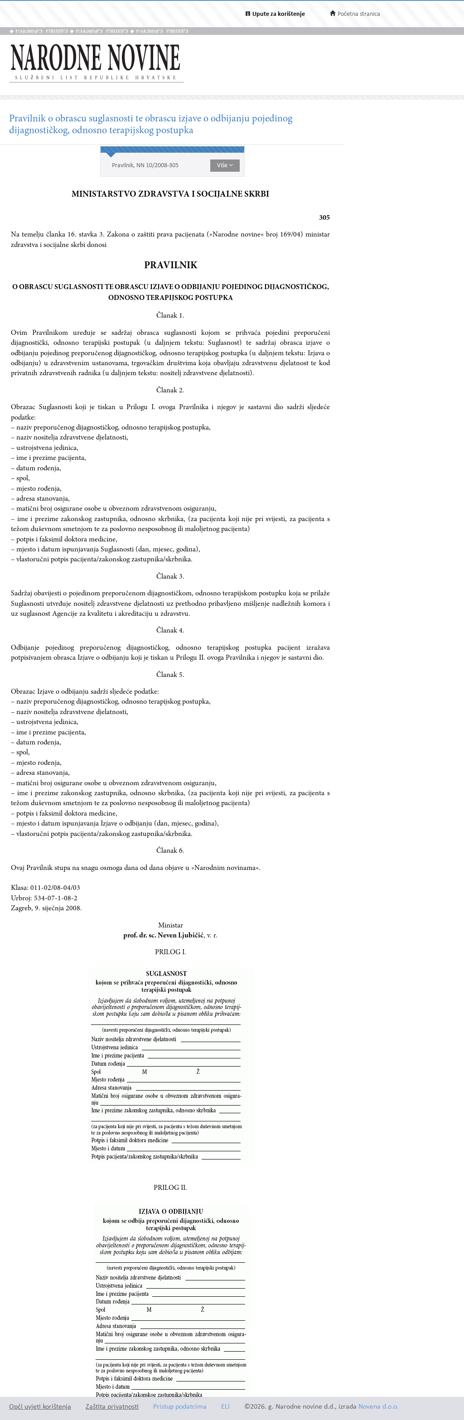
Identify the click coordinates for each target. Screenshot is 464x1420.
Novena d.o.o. (378, 1407)
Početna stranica (359, 14)
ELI (225, 1407)
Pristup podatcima (180, 1407)
